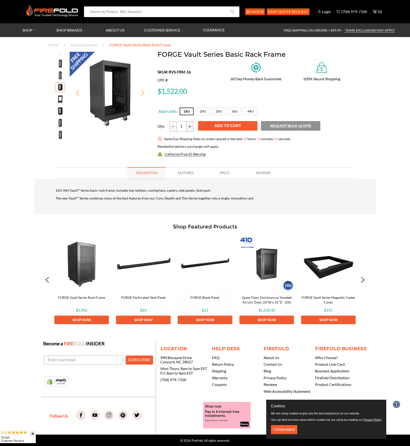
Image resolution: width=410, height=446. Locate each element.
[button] (47, 280)
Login (326, 11)
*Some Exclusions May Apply (370, 30)
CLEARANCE (214, 30)
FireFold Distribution (332, 378)
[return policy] (256, 67)
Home (53, 45)
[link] (81, 280)
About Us (115, 30)
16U (187, 111)
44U (250, 111)
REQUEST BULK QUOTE (290, 125)
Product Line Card (330, 364)
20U (203, 111)
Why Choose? (326, 358)
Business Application (332, 371)
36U (235, 111)
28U (219, 111)
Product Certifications (333, 384)
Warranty (220, 378)
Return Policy (223, 364)
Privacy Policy (275, 378)
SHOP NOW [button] (82, 320)
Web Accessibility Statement (287, 391)
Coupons (219, 384)
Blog (267, 371)
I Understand (284, 429)
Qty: (161, 126)
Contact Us (273, 364)
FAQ (215, 358)
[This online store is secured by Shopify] (57, 381)
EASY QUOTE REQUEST (288, 11)
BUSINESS (255, 11)
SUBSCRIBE (139, 360)
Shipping (219, 371)
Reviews (270, 384)
